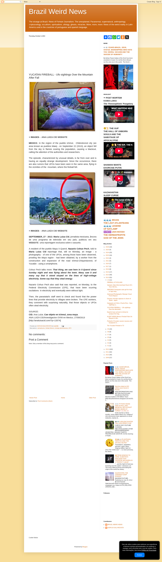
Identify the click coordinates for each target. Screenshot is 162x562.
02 (108, 343)
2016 (107, 269)
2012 (107, 349)
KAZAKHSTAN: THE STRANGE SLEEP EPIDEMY (121, 474)
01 (108, 346)
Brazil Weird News (58, 11)
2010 (107, 355)
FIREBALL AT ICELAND (114, 282)
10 (108, 280)
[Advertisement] (62, 54)
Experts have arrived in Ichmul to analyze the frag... (117, 313)
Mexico (52, 328)
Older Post (92, 398)
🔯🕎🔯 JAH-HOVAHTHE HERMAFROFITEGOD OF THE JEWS (114, 235)
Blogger (84, 547)
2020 (107, 263)
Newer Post (33, 398)
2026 (107, 247)
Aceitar (139, 555)
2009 (107, 357)
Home (63, 398)
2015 (107, 272)
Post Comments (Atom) (45, 401)
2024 (107, 252)
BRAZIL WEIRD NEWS (115, 524)
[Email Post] (62, 326)
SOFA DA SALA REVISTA (116, 527)
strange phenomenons (61, 328)
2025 (107, 250)
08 (108, 332)
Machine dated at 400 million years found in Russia (122, 388)
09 (108, 329)
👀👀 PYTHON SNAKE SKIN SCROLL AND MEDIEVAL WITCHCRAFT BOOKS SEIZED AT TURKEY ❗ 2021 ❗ (123, 407)
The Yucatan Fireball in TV (115, 325)
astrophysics (41, 328)
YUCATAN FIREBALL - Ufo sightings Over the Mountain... (118, 308)
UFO (70, 328)
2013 (107, 277)
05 (108, 337)
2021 (107, 261)
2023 (107, 255)
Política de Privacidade (148, 550)
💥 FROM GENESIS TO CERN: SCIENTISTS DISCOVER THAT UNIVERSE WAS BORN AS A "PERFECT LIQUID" (124, 458)
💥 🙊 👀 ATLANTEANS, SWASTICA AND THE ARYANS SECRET (123, 441)
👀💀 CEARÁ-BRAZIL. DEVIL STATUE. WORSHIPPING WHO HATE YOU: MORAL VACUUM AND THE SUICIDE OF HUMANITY (124, 371)
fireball (47, 328)
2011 (107, 352)
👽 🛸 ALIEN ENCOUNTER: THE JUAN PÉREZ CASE (124, 422)
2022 (107, 258)
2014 (107, 275)
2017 (107, 266)
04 (108, 340)
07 (108, 334)
